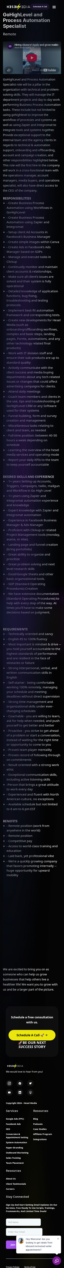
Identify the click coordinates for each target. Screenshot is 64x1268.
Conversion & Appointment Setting (17, 1136)
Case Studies (40, 1129)
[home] (17, 7)
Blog (35, 1118)
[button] (54, 6)
